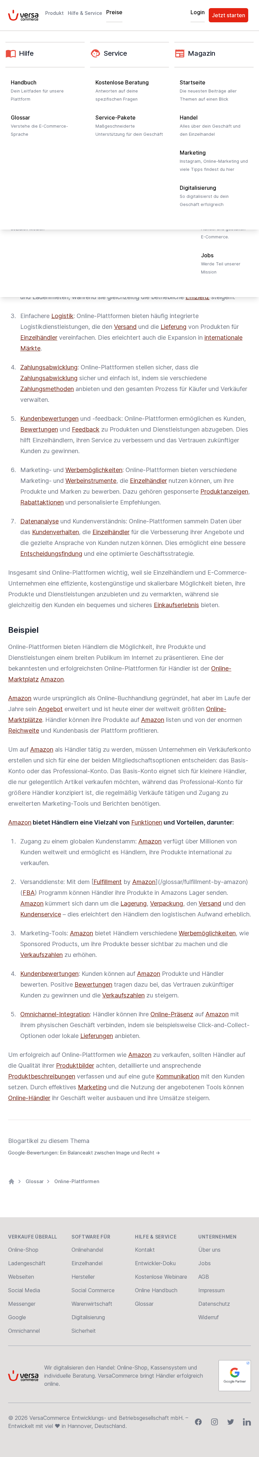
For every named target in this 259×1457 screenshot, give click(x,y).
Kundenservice (40, 914)
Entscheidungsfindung (51, 553)
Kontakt (145, 1249)
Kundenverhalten (55, 532)
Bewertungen (39, 429)
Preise (114, 12)
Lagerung (133, 903)
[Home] (11, 1181)
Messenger (21, 1303)
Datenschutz (214, 1303)
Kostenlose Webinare (161, 1276)
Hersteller (83, 1276)
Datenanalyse (39, 521)
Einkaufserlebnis (176, 604)
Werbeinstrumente (90, 480)
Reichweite (23, 730)
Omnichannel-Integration (55, 1014)
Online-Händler (29, 1097)
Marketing (92, 1087)
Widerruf (208, 1317)
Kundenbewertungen (49, 418)
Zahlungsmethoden (47, 388)
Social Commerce (93, 1290)
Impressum (211, 1290)
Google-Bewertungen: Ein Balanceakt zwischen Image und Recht (84, 1152)
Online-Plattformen (76, 1181)
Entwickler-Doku (155, 1263)
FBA (29, 892)
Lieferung (173, 326)
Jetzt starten (228, 15)
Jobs (204, 1263)
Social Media (24, 1290)
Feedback (85, 429)
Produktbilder (75, 1065)
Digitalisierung (88, 1317)
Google (17, 1317)
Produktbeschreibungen (41, 1076)
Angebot (50, 708)
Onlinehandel (87, 1249)
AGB (203, 1276)
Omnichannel (24, 1330)
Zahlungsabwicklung (49, 367)
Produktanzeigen (224, 491)
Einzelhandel (87, 1263)
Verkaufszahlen (41, 954)
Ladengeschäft (27, 1263)
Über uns (209, 1249)
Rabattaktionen (42, 502)
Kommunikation (177, 1076)
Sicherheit (83, 1330)
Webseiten (21, 1276)
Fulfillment (107, 881)
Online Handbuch (156, 1290)
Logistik (62, 315)
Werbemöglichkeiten (93, 469)
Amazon (52, 679)
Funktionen (146, 822)
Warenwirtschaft (91, 1303)
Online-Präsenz (171, 1014)
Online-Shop (23, 1249)
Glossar (35, 1181)
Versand (125, 326)
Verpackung (166, 903)
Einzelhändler (38, 337)
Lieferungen (96, 1035)
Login (198, 12)
